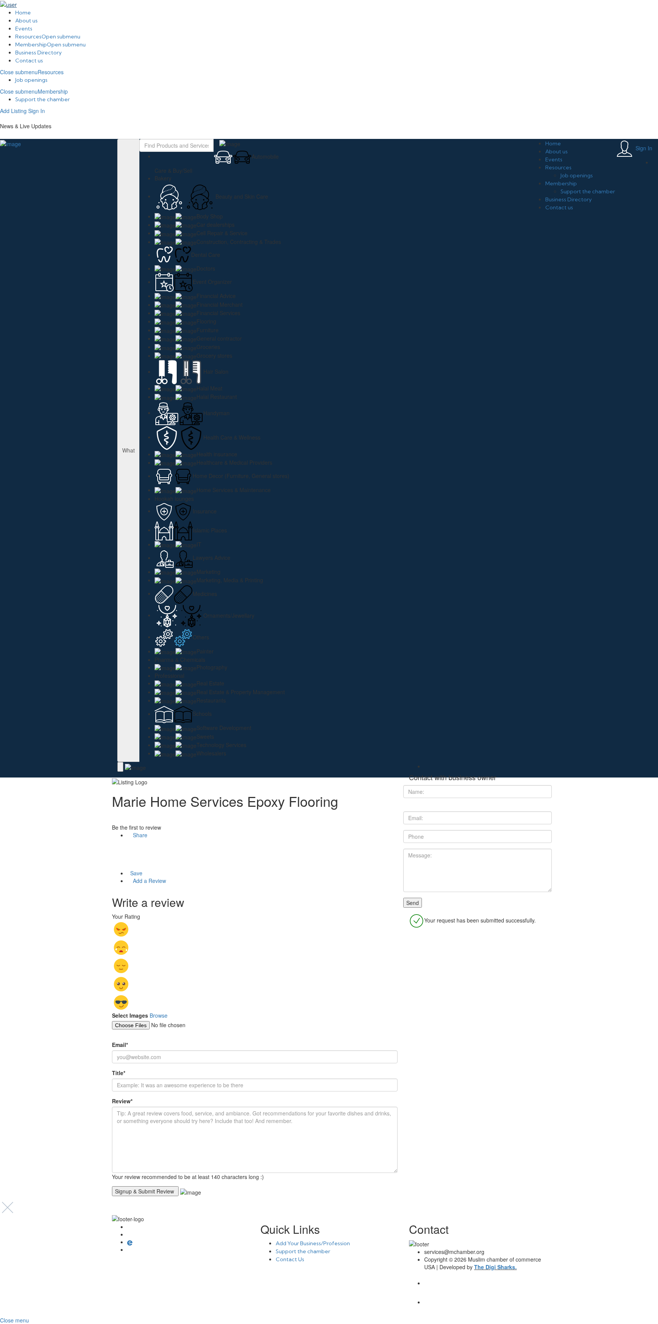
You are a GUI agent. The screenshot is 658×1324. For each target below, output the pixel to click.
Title (118, 1073)
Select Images (130, 1015)
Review (122, 1101)
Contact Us (290, 1259)
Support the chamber (42, 99)
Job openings (31, 79)
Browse (159, 1015)
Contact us (29, 60)
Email (120, 1044)
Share (139, 835)
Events (23, 28)
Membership (31, 44)
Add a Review (148, 880)
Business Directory (38, 52)
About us (26, 20)
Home (23, 12)
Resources (28, 36)
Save (135, 873)
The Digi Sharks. (495, 1267)
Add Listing (13, 111)
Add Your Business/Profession (313, 1243)
